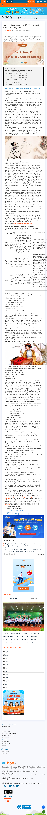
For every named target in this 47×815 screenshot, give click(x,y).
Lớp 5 (6, 664)
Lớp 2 (6, 655)
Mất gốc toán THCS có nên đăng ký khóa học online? (20, 544)
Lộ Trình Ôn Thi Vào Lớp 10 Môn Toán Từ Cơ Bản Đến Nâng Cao (23, 549)
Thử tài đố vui (4, 753)
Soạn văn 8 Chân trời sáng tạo (22, 223)
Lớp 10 (7, 681)
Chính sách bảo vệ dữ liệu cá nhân (8, 735)
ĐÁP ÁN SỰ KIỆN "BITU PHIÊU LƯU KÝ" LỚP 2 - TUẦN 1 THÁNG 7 (21, 640)
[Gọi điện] (43, 811)
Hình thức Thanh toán (5, 731)
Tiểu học (3, 1)
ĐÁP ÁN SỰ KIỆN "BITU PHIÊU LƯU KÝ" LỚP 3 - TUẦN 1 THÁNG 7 (21, 636)
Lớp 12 (7, 687)
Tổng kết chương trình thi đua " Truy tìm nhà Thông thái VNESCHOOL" (23, 633)
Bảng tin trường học (5, 751)
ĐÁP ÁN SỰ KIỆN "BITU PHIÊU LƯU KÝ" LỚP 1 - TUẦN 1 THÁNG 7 (21, 643)
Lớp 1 (6, 652)
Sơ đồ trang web (4, 747)
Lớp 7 (6, 671)
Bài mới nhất (33, 598)
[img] (23, 10)
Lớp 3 (6, 658)
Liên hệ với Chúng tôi (5, 743)
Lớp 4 (6, 661)
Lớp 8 (30, 30)
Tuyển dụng (3, 745)
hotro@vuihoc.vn (7, 728)
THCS (8, 1)
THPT (11, 1)
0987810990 (32, 1)
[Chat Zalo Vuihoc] (43, 807)
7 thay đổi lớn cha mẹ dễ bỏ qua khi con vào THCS (19, 551)
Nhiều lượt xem (13, 598)
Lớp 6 (6, 668)
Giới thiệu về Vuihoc (5, 741)
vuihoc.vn (7, 504)
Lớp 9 (6, 677)
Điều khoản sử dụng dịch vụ (7, 737)
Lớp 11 (6, 684)
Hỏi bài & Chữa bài (5, 755)
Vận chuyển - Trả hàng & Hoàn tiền (8, 733)
